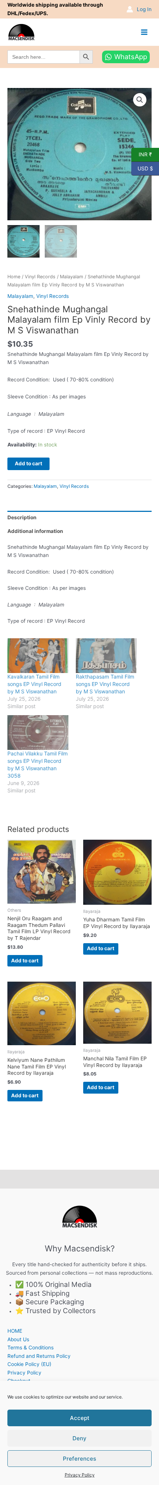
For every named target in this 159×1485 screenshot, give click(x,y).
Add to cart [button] (24, 961)
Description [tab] (22, 517)
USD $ (142, 167)
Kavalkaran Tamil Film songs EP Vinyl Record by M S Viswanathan (34, 683)
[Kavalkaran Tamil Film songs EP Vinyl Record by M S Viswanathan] (37, 655)
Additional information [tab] (35, 531)
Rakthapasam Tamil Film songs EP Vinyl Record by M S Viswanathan (105, 683)
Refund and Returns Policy (39, 1356)
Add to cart (28, 463)
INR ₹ (141, 154)
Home (13, 276)
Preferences (79, 1458)
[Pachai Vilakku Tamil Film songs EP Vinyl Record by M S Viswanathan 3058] (37, 732)
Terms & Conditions (30, 1347)
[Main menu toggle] (144, 32)
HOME (14, 1331)
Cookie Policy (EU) (29, 1364)
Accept (79, 1417)
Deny (79, 1438)
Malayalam (71, 276)
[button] (139, 99)
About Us (18, 1339)
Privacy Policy (80, 1475)
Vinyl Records (40, 276)
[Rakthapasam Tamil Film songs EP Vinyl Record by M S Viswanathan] (106, 655)
